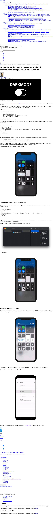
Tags (1, 48)
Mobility (22, 452)
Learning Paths (6, 28)
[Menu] (0, 63)
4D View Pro (5, 468)
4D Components (6, 467)
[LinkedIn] (26, 432)
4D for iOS (9, 452)
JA (3, 60)
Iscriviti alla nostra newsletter (6, 486)
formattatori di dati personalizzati (18, 103)
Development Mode (7, 473)
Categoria (2, 46)
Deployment (5, 482)
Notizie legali (5, 497)
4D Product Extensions (7, 2)
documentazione (28, 425)
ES (3, 59)
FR (3, 54)
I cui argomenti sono (4, 47)
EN (3, 55)
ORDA (4, 475)
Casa (1, 64)
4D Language (5, 474)
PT (3, 57)
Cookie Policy (5, 499)
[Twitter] (26, 430)
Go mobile (18, 452)
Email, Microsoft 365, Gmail (8, 470)
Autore (1, 49)
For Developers (6, 13)
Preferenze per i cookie (7, 501)
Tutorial (4, 465)
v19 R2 (1, 438)
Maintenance (5, 481)
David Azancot (3, 77)
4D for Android (3, 452)
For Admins (5, 22)
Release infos (5, 460)
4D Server (5, 480)
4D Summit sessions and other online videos (12, 479)
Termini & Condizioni (7, 496)
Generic (4, 461)
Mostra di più (3, 484)
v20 (1, 440)
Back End (5, 463)
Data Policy (5, 498)
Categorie (3, 457)
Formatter (13, 452)
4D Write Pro (5, 469)
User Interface (5, 462)
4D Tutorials (5, 477)
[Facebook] (26, 428)
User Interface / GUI (7, 476)
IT (1, 51)
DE (3, 53)
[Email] (26, 434)
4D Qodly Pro (5, 472)
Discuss (1, 435)
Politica (36, 508)
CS (3, 58)
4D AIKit (4, 466)
